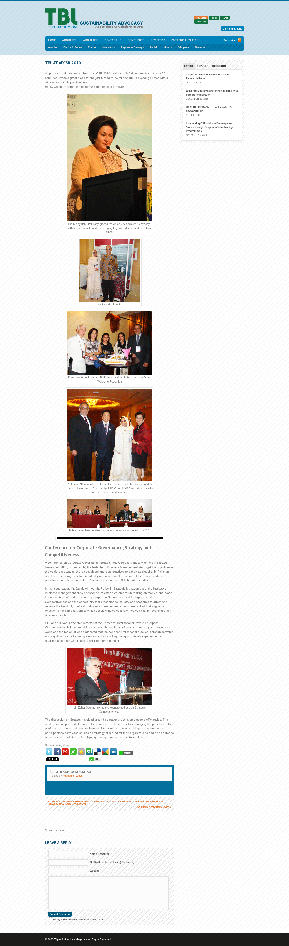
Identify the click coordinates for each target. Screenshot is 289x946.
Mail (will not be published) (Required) (112, 862)
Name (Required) (100, 853)
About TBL (69, 40)
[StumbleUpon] (89, 751)
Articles (53, 47)
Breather (200, 47)
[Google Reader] (105, 751)
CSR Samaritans (232, 28)
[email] (65, 751)
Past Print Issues (182, 40)
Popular (202, 66)
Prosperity (201, 21)
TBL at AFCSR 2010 (63, 63)
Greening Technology (154, 807)
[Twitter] (49, 751)
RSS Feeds (158, 40)
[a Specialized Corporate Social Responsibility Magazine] (95, 27)
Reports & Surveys (132, 47)
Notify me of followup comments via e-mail (78, 919)
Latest (188, 66)
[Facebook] (57, 751)
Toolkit (154, 47)
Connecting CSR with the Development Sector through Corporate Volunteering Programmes (209, 127)
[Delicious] (97, 751)
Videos (168, 47)
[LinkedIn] (113, 751)
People (214, 17)
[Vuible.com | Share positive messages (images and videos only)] (73, 754)
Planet (225, 17)
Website (94, 870)
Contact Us (113, 40)
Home (52, 40)
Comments (219, 66)
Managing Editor (72, 775)
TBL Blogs (201, 17)
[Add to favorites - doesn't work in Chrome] (81, 751)
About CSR (90, 40)
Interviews (108, 47)
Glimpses (183, 47)
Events (92, 47)
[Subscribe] (239, 41)
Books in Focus (72, 47)
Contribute (136, 40)
